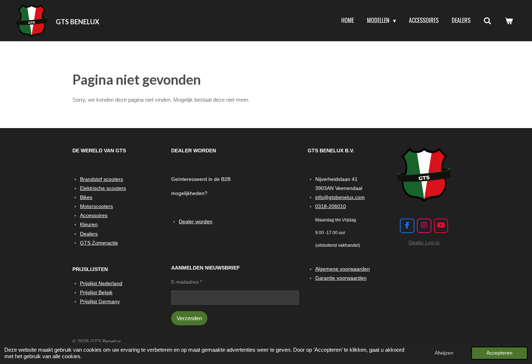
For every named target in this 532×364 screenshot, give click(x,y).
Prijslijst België (96, 292)
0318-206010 (330, 206)
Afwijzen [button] (444, 353)
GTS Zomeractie (99, 243)
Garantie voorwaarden (341, 278)
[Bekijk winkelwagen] (509, 20)
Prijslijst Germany (100, 301)
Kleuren (89, 224)
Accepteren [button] (499, 353)
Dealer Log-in (424, 242)
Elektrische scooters (103, 188)
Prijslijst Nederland (101, 283)
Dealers (89, 234)
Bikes (86, 197)
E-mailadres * (186, 282)
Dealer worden (195, 221)
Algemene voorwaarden (342, 269)
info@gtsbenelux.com (340, 197)
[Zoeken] (487, 20)
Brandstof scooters (101, 179)
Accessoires (93, 215)
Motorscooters (96, 206)
